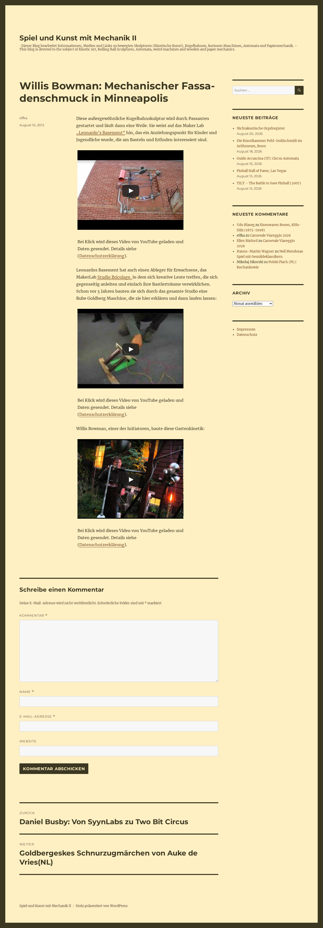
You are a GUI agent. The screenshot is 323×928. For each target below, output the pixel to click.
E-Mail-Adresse (37, 716)
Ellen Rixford (247, 241)
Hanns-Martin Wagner (255, 251)
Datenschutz (247, 335)
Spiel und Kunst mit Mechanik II (78, 38)
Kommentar (33, 615)
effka (23, 118)
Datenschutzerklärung (101, 255)
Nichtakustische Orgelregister (261, 128)
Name (26, 692)
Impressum (246, 329)
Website (28, 741)
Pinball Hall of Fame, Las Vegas (261, 171)
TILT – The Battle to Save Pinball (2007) (269, 183)
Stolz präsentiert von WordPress (102, 906)
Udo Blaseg (246, 225)
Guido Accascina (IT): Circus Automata (268, 158)
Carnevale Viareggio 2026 (270, 235)
